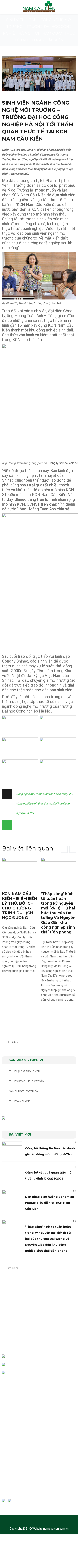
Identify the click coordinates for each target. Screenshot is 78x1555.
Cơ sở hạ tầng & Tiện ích (20, 1417)
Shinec (48, 803)
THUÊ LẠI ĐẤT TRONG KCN (24, 1071)
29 (74, 1142)
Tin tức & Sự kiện (16, 1433)
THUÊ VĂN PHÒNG (20, 1101)
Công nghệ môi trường (30, 793)
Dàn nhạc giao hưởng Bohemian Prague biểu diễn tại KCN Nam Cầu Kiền (49, 1203)
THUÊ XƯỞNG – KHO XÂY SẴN (26, 1081)
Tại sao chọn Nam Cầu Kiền (22, 1401)
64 (74, 1191)
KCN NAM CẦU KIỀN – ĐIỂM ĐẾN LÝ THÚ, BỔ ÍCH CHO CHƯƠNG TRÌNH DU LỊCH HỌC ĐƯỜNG (19, 905)
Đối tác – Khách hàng (18, 1409)
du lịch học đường (56, 793)
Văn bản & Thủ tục (16, 1425)
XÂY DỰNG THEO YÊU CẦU (24, 1091)
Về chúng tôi (13, 1392)
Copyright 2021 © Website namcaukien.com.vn (39, 1528)
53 (74, 1221)
